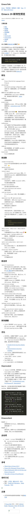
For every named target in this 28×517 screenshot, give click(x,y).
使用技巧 (14, 8)
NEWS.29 (18, 71)
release (3, 20)
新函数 (6, 28)
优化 (5, 34)
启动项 (6, 39)
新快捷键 (6, 32)
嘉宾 (18, 8)
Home (3, 8)
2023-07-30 (11, 44)
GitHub (21, 504)
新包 (5, 27)
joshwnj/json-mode (15, 106)
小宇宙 (10, 481)
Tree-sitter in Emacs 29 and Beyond (13, 474)
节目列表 (8, 8)
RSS (21, 481)
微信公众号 (16, 481)
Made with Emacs (8, 9)
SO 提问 (6, 53)
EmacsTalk (8, 504)
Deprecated (7, 35)
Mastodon (11, 506)
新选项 (6, 30)
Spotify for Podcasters (14, 483)
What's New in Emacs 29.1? (11, 466)
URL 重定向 (9, 270)
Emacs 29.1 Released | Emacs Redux (14, 468)
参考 (5, 41)
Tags (22, 8)
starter (20, 96)
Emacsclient (7, 37)
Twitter (6, 506)
